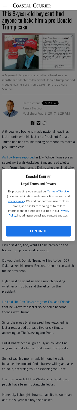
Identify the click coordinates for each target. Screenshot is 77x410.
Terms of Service (58, 191)
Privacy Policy (16, 201)
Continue (38, 230)
